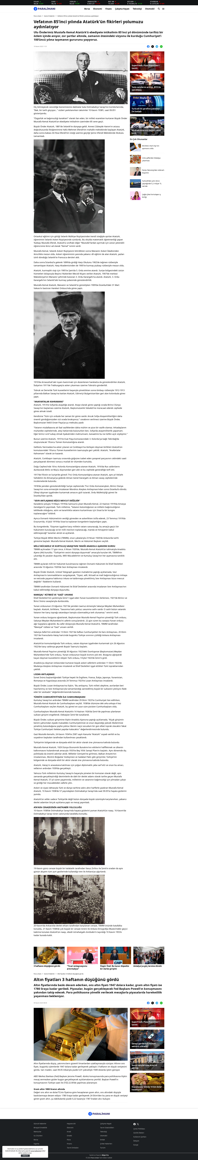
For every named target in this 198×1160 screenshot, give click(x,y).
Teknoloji (137, 8)
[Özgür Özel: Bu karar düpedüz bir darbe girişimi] (115, 955)
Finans (108, 8)
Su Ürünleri (38, 1136)
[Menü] (163, 9)
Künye (135, 1145)
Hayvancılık (71, 1123)
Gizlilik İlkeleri (138, 1133)
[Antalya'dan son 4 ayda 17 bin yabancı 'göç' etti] (148, 955)
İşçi (35, 1148)
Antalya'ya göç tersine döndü (147, 966)
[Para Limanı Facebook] (134, 1123)
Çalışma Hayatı (122, 8)
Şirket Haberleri (106, 1144)
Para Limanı (37, 16)
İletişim (136, 1141)
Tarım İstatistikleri (107, 1127)
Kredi (69, 1132)
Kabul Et (25, 1156)
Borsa (87, 8)
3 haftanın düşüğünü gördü (47, 966)
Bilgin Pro (105, 1155)
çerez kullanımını (36, 1151)
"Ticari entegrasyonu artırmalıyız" (77, 967)
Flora (69, 1140)
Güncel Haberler (49, 16)
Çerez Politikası (139, 1129)
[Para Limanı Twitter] (138, 1123)
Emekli (69, 1136)
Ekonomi (97, 8)
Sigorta (36, 1144)
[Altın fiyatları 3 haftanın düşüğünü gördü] (49, 955)
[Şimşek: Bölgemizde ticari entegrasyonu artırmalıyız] (82, 955)
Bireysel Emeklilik (40, 1127)
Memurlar (37, 1132)
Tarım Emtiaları (73, 1148)
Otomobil (149, 8)
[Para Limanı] (44, 9)
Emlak (102, 1140)
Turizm (102, 1148)
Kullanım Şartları (139, 1137)
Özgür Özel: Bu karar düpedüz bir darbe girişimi (114, 967)
